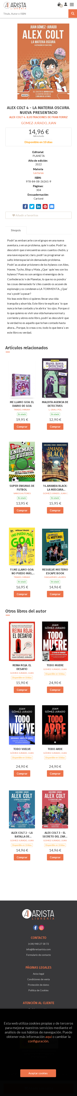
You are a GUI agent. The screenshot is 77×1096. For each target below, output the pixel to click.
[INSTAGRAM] (41, 927)
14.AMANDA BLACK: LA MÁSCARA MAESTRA (55, 488)
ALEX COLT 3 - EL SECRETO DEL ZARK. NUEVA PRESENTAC (55, 835)
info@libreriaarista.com (38, 949)
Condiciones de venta (38, 979)
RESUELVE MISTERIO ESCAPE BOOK (55, 571)
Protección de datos (38, 984)
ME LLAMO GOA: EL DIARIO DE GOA (22, 404)
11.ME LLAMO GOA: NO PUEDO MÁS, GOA (22, 571)
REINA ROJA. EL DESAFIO (22, 667)
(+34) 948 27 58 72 (38, 943)
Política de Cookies (38, 990)
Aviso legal (38, 973)
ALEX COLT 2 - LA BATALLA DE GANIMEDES (22, 835)
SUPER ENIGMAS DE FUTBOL (21, 487)
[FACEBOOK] (35, 927)
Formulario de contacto (38, 954)
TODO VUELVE (22, 749)
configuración (38, 1041)
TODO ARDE (55, 749)
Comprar (22, 426)
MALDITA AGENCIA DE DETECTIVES (55, 404)
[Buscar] (72, 13)
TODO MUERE (55, 665)
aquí (48, 1037)
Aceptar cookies (38, 1073)
